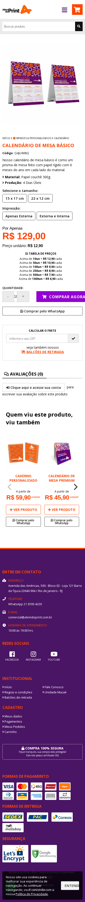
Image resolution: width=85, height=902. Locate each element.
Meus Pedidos (14, 727)
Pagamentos (13, 722)
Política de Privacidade (32, 894)
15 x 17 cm (14, 198)
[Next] (75, 487)
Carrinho (10, 732)
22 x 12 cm (40, 198)
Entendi (72, 885)
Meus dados (13, 716)
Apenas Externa (18, 216)
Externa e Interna (54, 216)
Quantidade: (12, 288)
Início (6, 138)
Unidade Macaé (55, 692)
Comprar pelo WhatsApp (44, 311)
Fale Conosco (54, 687)
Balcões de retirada (18, 697)
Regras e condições (18, 692)
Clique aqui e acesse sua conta (35, 387)
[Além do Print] (17, 17)
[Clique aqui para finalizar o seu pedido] (77, 9)
